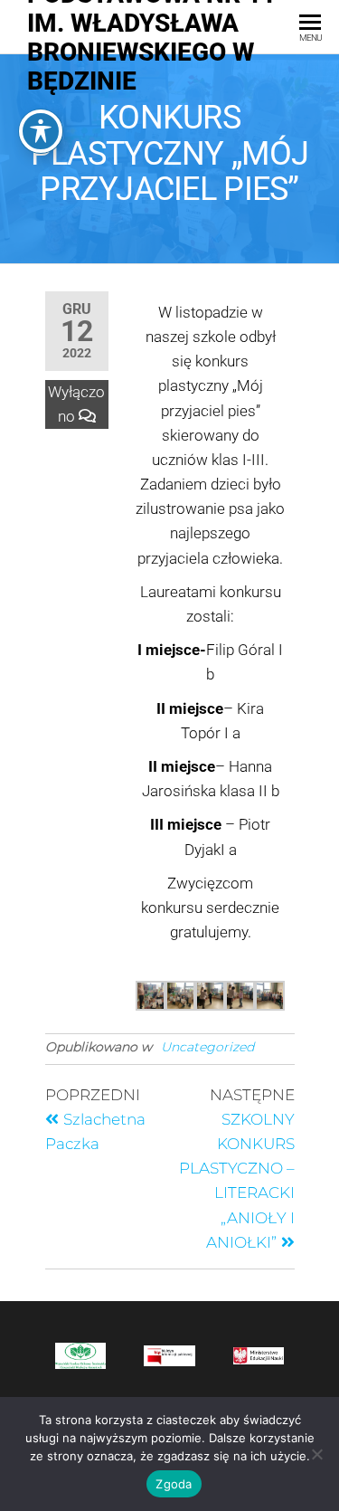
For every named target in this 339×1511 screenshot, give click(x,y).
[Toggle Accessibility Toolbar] (40, 131)
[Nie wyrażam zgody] (316, 1454)
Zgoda (173, 1484)
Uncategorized (207, 1047)
